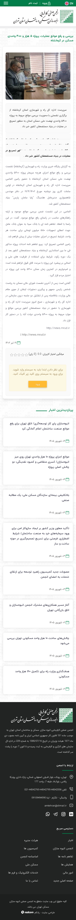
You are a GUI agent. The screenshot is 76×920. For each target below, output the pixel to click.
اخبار (70, 840)
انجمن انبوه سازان (63, 848)
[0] (11, 355)
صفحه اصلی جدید (63, 881)
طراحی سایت (48, 912)
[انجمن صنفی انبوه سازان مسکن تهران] (38, 16)
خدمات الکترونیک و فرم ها (23, 872)
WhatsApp (48, 815)
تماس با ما (32, 881)
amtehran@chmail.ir (55, 806)
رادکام (37, 912)
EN (71, 3)
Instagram (63, 815)
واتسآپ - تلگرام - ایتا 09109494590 (49, 798)
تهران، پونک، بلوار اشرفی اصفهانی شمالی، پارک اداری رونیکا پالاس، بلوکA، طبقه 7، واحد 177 (38, 779)
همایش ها (67, 864)
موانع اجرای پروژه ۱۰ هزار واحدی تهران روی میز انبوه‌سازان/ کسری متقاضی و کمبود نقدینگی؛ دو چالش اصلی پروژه (40, 461)
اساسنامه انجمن (29, 856)
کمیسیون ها (31, 848)
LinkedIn (71, 815)
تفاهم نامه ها (65, 856)
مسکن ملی (31, 864)
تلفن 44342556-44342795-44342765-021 (45, 790)
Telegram (55, 815)
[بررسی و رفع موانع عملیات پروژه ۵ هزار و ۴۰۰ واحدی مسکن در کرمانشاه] (38, 76)
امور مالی (68, 872)
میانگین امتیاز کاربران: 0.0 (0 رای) (46, 354)
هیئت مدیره (31, 840)
